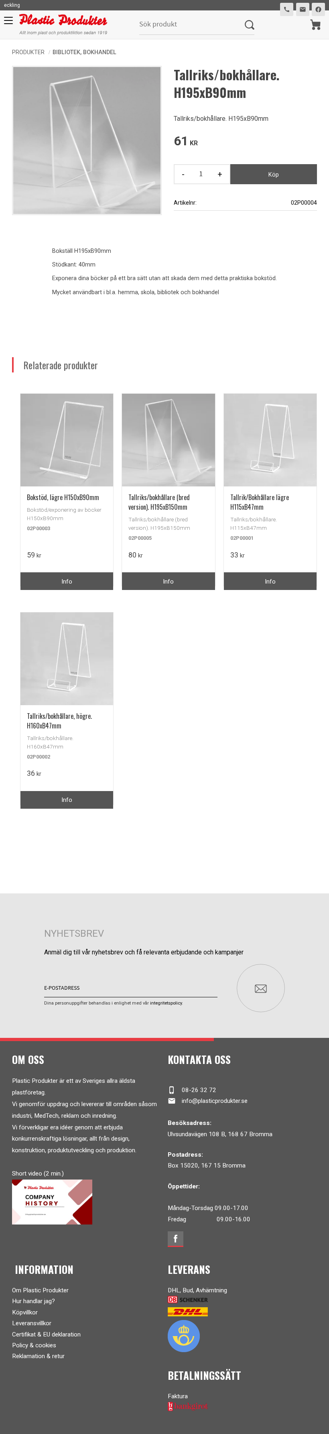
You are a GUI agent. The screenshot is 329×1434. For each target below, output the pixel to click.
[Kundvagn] (315, 24)
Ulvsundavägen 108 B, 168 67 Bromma (220, 1134)
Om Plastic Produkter (40, 1290)
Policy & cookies (34, 1345)
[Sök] (249, 24)
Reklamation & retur (38, 1356)
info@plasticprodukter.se (208, 1101)
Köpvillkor (25, 1312)
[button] (7, 23)
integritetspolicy (166, 1003)
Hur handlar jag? (33, 1301)
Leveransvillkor (31, 1323)
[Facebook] (175, 1239)
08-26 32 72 (192, 1090)
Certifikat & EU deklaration (46, 1334)
